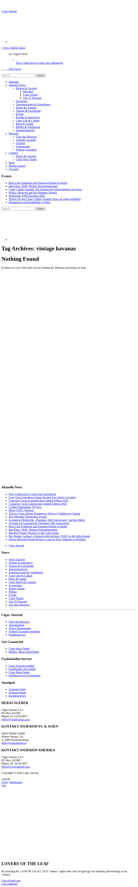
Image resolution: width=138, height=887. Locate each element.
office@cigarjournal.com (15, 719)
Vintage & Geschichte (28, 110)
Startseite (14, 81)
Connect (13, 152)
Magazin (14, 133)
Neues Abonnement (20, 628)
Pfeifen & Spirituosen (28, 127)
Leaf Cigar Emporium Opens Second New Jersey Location (42, 497)
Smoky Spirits (17, 588)
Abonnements (16, 625)
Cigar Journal (9, 11)
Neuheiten (21, 101)
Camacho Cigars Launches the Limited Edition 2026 (38, 500)
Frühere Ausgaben (26, 149)
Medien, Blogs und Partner (24, 651)
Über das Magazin (26, 136)
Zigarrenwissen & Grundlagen (33, 104)
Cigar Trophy (30, 94)
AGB (4, 782)
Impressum (16, 782)
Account (13, 169)
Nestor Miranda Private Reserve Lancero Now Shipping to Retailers (47, 539)
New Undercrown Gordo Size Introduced (39, 62)
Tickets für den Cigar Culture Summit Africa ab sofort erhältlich (45, 199)
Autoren (20, 143)
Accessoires (15, 585)
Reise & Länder (25, 123)
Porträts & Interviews (28, 117)
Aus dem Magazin (19, 604)
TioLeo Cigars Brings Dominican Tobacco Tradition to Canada (44, 513)
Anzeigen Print (17, 689)
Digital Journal (17, 165)
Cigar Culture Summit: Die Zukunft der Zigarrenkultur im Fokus (45, 189)
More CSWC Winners (21, 510)
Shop (12, 162)
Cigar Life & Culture (28, 120)
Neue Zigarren (17, 559)
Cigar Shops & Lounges (22, 582)
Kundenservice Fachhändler (24, 675)
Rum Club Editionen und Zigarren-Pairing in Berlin (38, 182)
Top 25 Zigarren (32, 97)
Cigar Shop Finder (26, 159)
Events (20, 114)
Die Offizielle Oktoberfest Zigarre (28, 516)
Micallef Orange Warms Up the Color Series (34, 532)
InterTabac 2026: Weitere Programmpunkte (33, 186)
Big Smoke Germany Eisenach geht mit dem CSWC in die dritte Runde (49, 536)
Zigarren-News (17, 85)
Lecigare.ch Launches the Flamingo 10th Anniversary (39, 523)
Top (3, 785)
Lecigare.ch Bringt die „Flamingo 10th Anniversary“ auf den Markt (47, 520)
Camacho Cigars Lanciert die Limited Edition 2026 (38, 503)
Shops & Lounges (26, 107)
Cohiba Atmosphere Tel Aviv (25, 507)
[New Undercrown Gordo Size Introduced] (19, 59)
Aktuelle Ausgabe (26, 140)
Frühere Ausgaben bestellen (24, 631)
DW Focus (15, 69)
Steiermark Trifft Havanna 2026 (27, 195)
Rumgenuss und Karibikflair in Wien (29, 202)
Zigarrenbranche (25, 130)
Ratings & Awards (26, 88)
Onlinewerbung (17, 692)
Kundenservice (17, 634)
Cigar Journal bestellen (21, 665)
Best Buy (28, 91)
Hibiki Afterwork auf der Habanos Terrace (33, 192)
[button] (10, 880)
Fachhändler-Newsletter (22, 669)
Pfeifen (13, 591)
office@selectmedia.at (13, 743)
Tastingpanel (23, 146)
